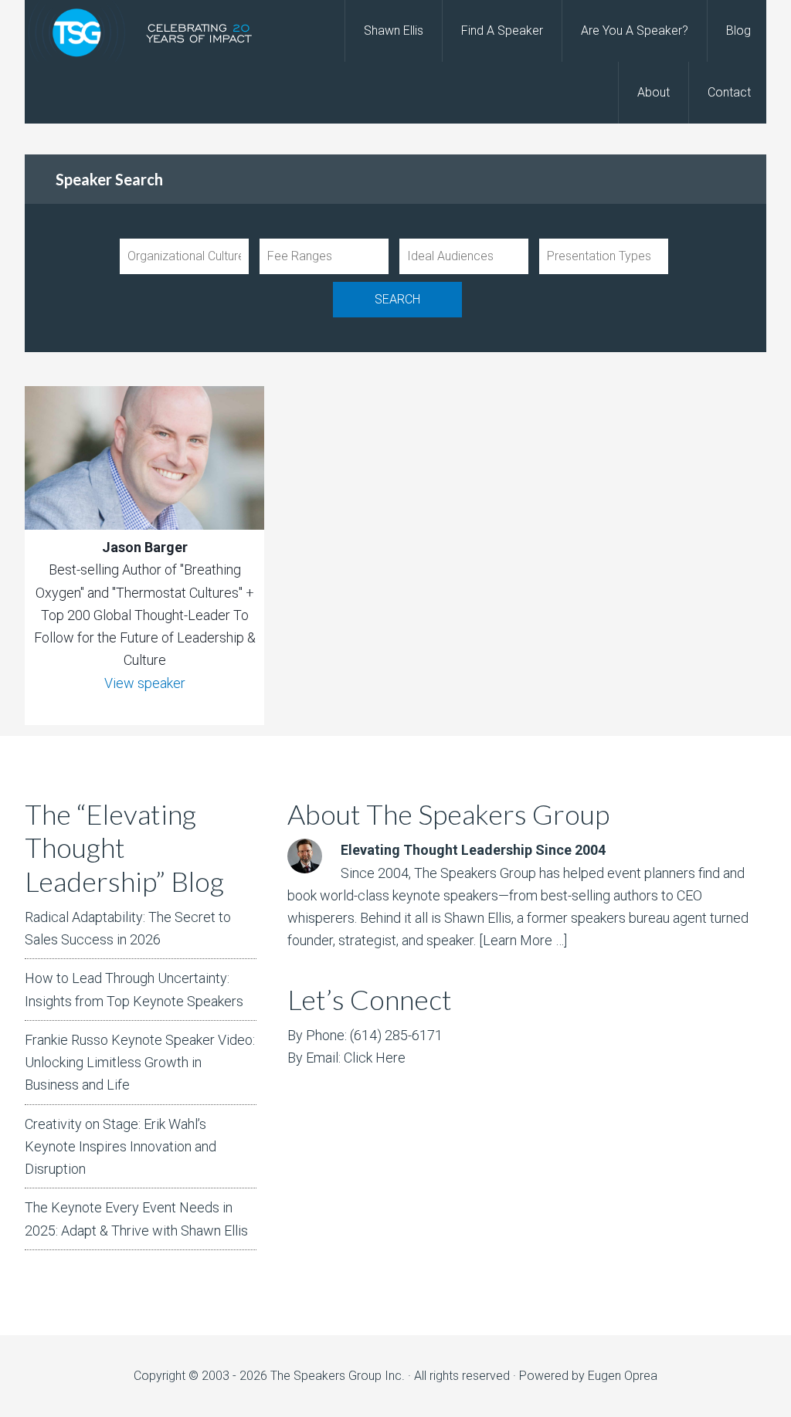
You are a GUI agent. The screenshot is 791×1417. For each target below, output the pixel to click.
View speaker (144, 683)
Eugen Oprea (622, 1375)
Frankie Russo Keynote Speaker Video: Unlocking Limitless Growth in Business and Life (140, 1062)
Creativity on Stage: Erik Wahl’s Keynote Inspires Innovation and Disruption (120, 1147)
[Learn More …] (523, 940)
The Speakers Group (148, 31)
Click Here (375, 1057)
